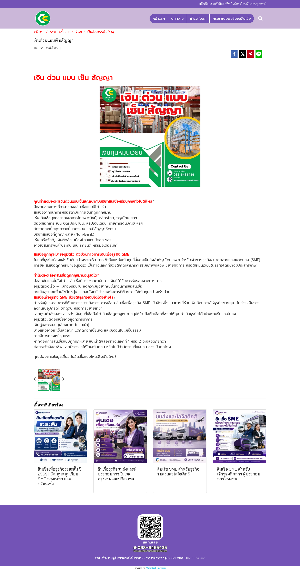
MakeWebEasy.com (156, 568)
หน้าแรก (159, 18)
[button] (260, 18)
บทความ (177, 18)
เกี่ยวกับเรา (198, 18)
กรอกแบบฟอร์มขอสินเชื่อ (232, 18)
